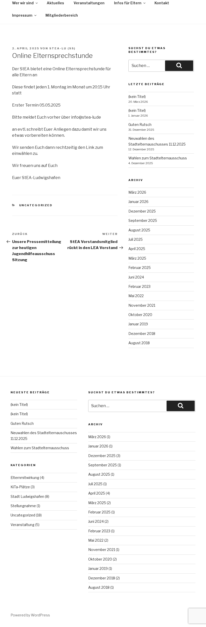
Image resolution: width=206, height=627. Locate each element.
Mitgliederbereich (61, 15)
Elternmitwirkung (25, 477)
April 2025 (136, 249)
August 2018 (139, 343)
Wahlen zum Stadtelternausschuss (157, 158)
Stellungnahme (23, 506)
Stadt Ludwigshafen (27, 496)
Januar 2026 (138, 201)
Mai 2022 (136, 296)
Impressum (22, 15)
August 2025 (139, 230)
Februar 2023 (139, 286)
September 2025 (142, 220)
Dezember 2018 (141, 333)
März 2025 (137, 258)
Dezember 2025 (142, 211)
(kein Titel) (137, 96)
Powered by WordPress (30, 615)
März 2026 (137, 192)
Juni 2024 (136, 277)
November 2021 (141, 305)
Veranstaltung (22, 524)
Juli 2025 (135, 239)
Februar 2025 (139, 267)
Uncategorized (36, 205)
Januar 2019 (138, 324)
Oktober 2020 (140, 314)
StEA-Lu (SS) (62, 48)
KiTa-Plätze (20, 487)
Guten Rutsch (139, 124)
